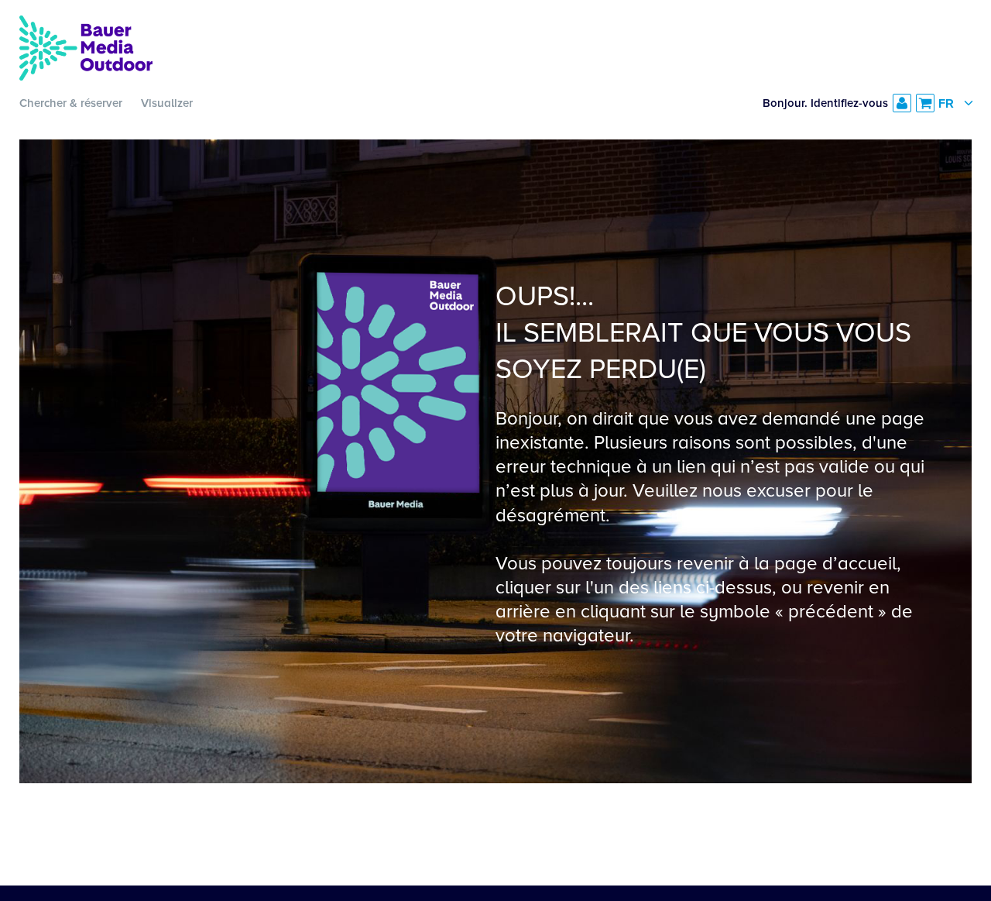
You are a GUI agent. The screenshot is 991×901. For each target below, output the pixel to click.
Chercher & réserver (70, 103)
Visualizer (167, 103)
